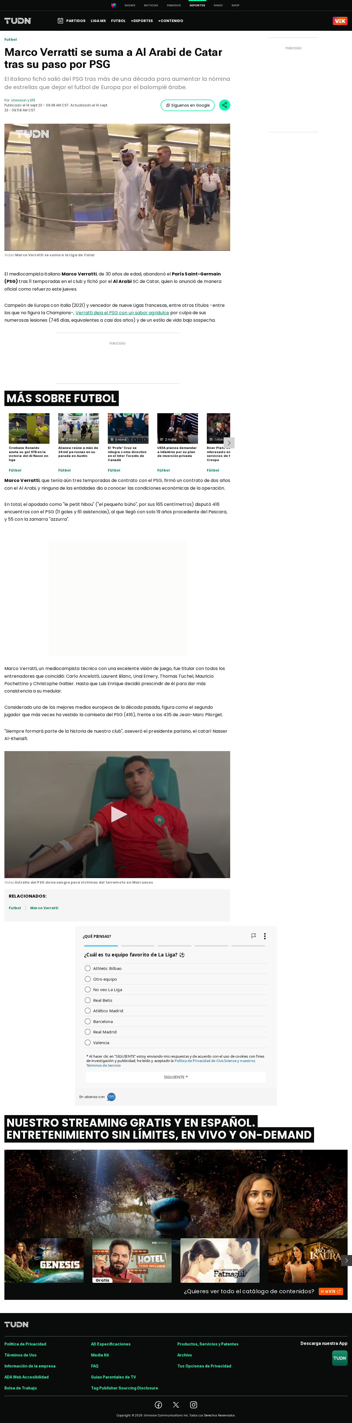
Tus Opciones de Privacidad (204, 1366)
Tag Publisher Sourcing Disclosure (124, 1388)
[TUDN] (18, 21)
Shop (236, 5)
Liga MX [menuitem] (98, 20)
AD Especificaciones (111, 1344)
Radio (218, 5)
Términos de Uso (20, 1355)
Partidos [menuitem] (76, 20)
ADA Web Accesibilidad (26, 1377)
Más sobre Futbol (62, 398)
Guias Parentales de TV (113, 1377)
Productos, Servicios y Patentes (207, 1344)
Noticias (151, 5)
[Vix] (340, 21)
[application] (117, 187)
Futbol (10, 39)
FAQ (94, 1366)
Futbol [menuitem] (118, 20)
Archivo (184, 1355)
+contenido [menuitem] (170, 20)
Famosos (174, 5)
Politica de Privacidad (25, 1344)
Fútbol (15, 470)
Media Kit (100, 1355)
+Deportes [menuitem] (142, 20)
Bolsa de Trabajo (20, 1388)
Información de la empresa (30, 1366)
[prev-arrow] (1, 1260)
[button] (117, 814)
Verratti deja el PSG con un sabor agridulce (122, 313)
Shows (130, 5)
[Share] (224, 105)
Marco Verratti (44, 908)
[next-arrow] (229, 442)
